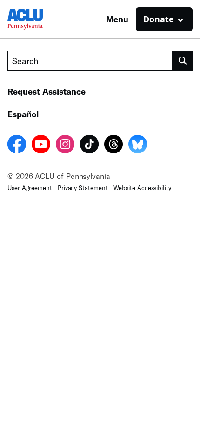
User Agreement (29, 187)
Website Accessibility (142, 187)
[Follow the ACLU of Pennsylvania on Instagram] (65, 145)
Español (23, 114)
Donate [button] (158, 19)
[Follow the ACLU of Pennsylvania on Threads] (113, 145)
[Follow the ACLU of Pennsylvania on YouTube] (41, 145)
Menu (117, 19)
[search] (183, 61)
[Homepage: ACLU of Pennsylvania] (40, 19)
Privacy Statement (83, 187)
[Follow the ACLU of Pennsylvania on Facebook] (16, 145)
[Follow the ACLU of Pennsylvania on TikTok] (89, 145)
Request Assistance (46, 91)
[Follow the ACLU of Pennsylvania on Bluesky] (137, 145)
